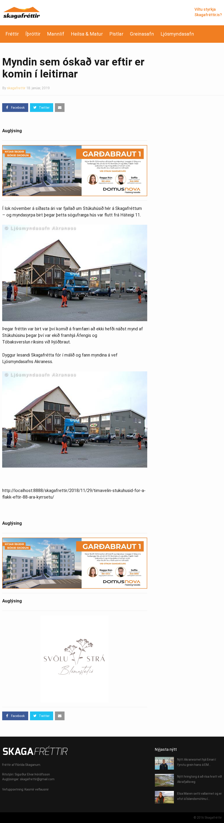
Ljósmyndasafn (177, 34)
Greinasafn (142, 34)
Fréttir (12, 34)
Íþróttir (32, 34)
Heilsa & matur (87, 34)
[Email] (60, 107)
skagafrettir (16, 88)
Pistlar (116, 34)
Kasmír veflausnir (36, 789)
